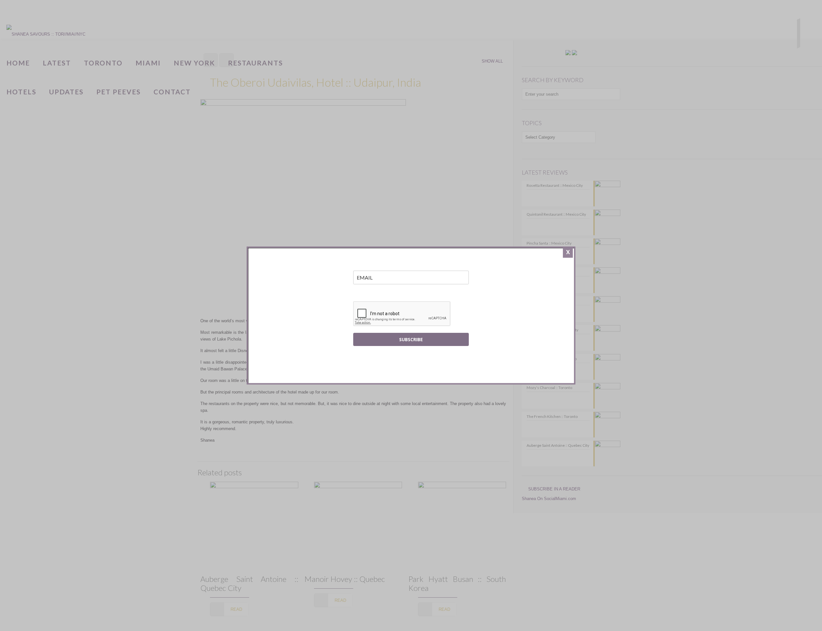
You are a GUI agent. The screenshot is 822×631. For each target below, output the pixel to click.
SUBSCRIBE (411, 339)
